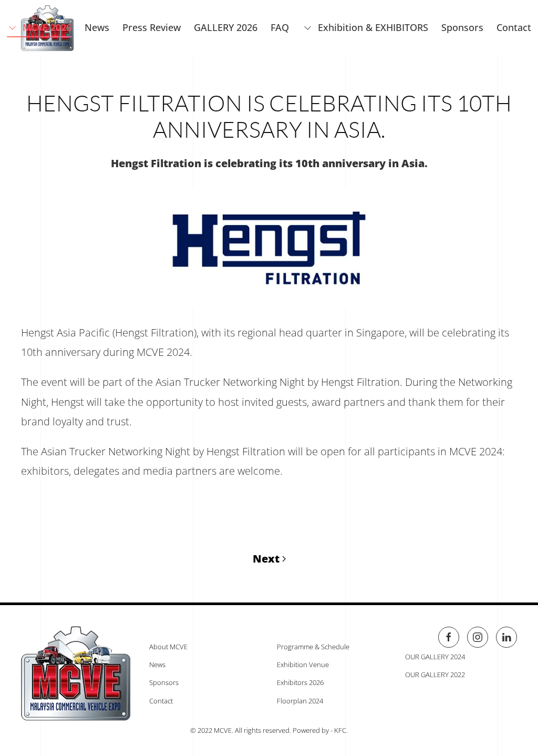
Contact (513, 27)
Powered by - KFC (319, 730)
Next (266, 558)
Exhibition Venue (303, 664)
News (157, 664)
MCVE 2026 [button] (47, 27)
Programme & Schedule (313, 646)
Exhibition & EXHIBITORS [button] (373, 27)
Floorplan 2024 (300, 701)
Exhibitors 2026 (300, 682)
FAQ (280, 27)
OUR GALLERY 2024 (435, 656)
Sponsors (462, 27)
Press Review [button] (151, 27)
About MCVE (168, 646)
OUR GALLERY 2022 (435, 674)
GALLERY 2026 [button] (225, 27)
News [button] (97, 27)
